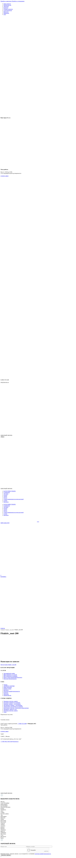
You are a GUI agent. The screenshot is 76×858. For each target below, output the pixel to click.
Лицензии (6, 6)
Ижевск (3, 827)
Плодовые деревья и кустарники (12, 702)
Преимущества (7, 5)
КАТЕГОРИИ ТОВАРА (10, 491)
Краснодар (3, 821)
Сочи (2, 835)
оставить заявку (5, 176)
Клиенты (6, 7)
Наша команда (7, 3)
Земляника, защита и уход (10, 709)
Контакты (6, 502)
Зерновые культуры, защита (11, 710)
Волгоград (3, 820)
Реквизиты (6, 13)
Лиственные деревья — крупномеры (13, 705)
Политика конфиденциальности (12, 691)
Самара (2, 812)
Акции (5, 496)
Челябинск (3, 809)
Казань (2, 808)
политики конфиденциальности (43, 853)
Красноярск (4, 816)
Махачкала (3, 836)
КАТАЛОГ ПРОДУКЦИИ (7, 667)
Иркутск (3, 831)
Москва (8, 117)
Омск (2, 811)
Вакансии (6, 11)
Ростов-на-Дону (5, 813)
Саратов (3, 823)
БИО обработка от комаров (10, 676)
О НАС (2, 681)
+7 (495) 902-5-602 (5, 741)
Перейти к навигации (6, 1)
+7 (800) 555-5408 (22, 723)
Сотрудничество (8, 10)
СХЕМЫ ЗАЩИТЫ (6, 698)
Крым (2, 838)
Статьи (5, 500)
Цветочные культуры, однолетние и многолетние (16, 708)
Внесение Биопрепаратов (10, 678)
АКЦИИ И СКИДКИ (9, 686)
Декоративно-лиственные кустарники (13, 706)
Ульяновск (3, 830)
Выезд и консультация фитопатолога (13, 677)
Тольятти (3, 825)
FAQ (5, 14)
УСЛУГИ (3, 670)
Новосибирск (4, 804)
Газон (5, 712)
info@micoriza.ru (14, 741)
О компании (7, 492)
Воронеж (3, 817)
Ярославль (3, 834)
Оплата (5, 495)
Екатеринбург (4, 805)
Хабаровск (3, 832)
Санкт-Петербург (5, 803)
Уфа (2, 815)
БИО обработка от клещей (10, 674)
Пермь (2, 819)
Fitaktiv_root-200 (9, 629)
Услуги (5, 497)
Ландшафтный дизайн (9, 673)
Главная (3, 629)
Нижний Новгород (5, 807)
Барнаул (3, 828)
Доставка (6, 493)
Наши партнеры (8, 687)
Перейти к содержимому (18, 1)
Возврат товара (7, 688)
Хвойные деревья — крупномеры (12, 704)
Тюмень (3, 824)
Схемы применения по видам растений (14, 499)
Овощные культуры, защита (11, 701)
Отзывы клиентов (8, 9)
